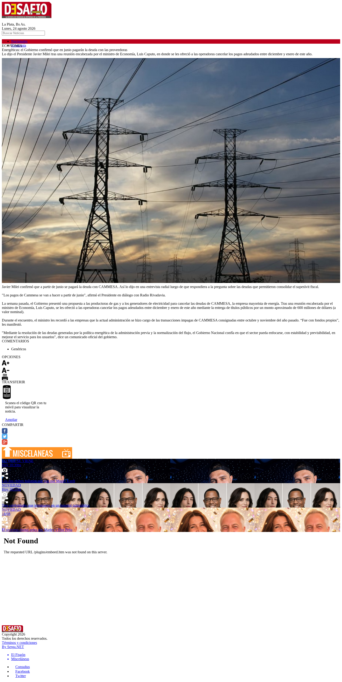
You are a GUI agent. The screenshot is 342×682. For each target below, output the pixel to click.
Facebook (22, 671)
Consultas (22, 667)
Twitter (20, 676)
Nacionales (19, 41)
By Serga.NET (13, 647)
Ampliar (11, 420)
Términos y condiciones (19, 643)
